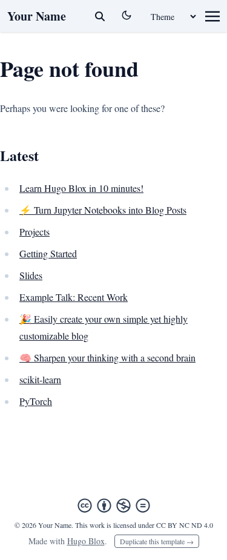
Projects (34, 231)
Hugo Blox (86, 541)
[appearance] (126, 15)
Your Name (36, 16)
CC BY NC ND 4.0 (184, 525)
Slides (30, 275)
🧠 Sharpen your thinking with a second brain (107, 357)
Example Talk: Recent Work (73, 297)
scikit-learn (40, 379)
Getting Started (48, 253)
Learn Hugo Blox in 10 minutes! (81, 188)
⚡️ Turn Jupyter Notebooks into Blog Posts (102, 209)
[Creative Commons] (113, 505)
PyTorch (35, 401)
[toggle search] (100, 16)
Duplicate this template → (157, 541)
